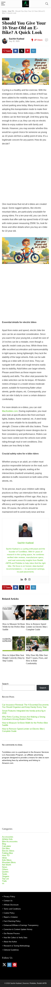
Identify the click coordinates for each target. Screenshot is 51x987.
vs (3, 883)
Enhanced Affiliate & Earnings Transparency (21, 925)
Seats (4, 874)
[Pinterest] (14, 965)
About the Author (10, 942)
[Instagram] (29, 579)
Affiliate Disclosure (11, 905)
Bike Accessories (10, 841)
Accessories (7, 837)
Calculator (6, 846)
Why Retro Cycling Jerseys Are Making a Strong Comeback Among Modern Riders (23, 718)
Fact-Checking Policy (12, 921)
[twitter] (4, 965)
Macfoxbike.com (10, 411)
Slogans (5, 876)
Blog (4, 844)
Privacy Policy (9, 897)
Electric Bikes (8, 851)
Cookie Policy (9, 913)
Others (5, 869)
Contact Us (8, 901)
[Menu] (3, 3)
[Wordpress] (25, 579)
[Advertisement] (25, 175)
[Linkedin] (22, 579)
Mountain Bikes (9, 862)
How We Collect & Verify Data (15, 938)
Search (5, 684)
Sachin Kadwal (16, 39)
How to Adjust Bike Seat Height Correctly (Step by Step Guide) (13, 658)
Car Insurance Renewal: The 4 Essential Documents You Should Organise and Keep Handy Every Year (25, 706)
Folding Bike (7, 853)
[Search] (47, 3)
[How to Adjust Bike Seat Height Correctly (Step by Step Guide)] (13, 638)
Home (4, 11)
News (4, 867)
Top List (5, 878)
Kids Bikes (7, 860)
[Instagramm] (9, 965)
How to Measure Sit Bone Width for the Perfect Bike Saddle (13, 627)
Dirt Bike (6, 848)
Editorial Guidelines (11, 950)
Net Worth (6, 865)
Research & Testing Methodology (17, 946)
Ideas (4, 858)
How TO (11, 11)
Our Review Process (12, 933)
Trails (4, 881)
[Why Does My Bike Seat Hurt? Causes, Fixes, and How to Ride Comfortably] (37, 638)
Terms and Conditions (12, 909)
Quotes (5, 871)
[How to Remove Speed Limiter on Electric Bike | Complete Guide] (37, 607)
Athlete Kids (7, 839)
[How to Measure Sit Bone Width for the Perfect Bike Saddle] (13, 607)
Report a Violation (11, 917)
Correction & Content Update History (18, 929)
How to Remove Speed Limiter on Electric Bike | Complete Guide (37, 627)
